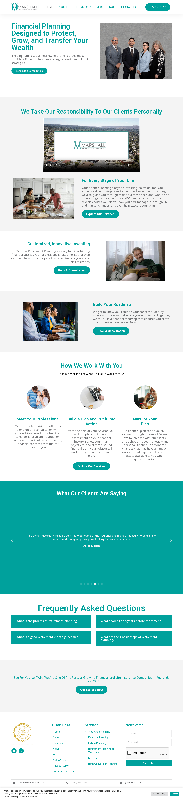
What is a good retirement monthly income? (47, 637)
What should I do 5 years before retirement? (131, 621)
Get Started (128, 6)
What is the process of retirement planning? (47, 621)
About (63, 6)
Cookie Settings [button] (159, 794)
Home (49, 6)
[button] (12, 540)
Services (82, 6)
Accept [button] (175, 794)
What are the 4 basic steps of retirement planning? (129, 638)
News (99, 6)
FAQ (111, 6)
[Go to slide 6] (98, 584)
